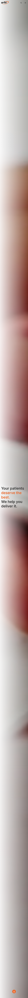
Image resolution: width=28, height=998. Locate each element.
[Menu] (25, 2)
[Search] (21, 2)
